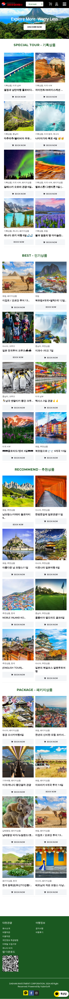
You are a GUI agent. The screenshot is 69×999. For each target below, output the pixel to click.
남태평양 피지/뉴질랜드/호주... (18, 835)
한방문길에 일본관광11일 (49, 514)
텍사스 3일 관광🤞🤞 (47, 400)
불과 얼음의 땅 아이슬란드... (50, 235)
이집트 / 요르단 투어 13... (16, 300)
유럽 (46, 231)
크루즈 (12, 346)
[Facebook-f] (31, 993)
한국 (13, 613)
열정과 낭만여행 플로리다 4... (19, 89)
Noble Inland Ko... (14, 617)
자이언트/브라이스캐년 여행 (50, 89)
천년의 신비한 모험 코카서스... (51, 734)
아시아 (5, 346)
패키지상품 (26, 182)
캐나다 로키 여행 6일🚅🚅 (18, 235)
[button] (64, 4)
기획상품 (8, 85)
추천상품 (46, 346)
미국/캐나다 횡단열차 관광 (16, 784)
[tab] (35, 45)
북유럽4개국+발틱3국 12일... (50, 300)
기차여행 (6, 780)
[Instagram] (36, 993)
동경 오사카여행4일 (13, 734)
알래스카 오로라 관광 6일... (18, 186)
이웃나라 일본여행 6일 (47, 567)
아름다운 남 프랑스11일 (15, 567)
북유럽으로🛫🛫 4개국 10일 (50, 450)
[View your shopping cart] (51, 5)
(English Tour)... (12, 667)
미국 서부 (48, 85)
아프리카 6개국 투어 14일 (49, 784)
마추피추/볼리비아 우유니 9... (20, 138)
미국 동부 (48, 134)
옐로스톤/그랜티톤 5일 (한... (50, 186)
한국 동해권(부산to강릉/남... (18, 885)
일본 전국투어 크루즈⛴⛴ (16, 350)
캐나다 (56, 134)
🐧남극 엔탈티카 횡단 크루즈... (18, 400)
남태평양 (6, 830)
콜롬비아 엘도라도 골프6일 (50, 617)
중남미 (15, 134)
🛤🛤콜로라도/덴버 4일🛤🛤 (17, 450)
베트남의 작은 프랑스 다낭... (50, 885)
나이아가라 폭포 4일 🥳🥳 (49, 138)
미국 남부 (17, 85)
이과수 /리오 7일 (44, 350)
